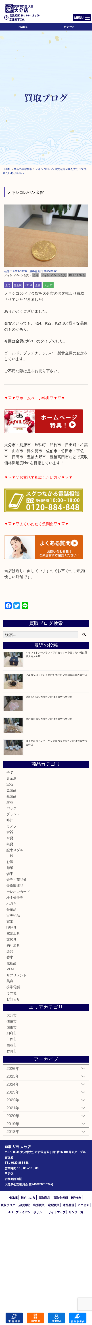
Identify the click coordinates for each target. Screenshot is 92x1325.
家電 (9, 921)
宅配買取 (54, 1205)
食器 (9, 831)
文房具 (11, 939)
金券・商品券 (16, 879)
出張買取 (39, 1205)
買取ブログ (8, 1205)
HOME (23, 27)
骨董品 (11, 909)
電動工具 (13, 933)
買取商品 (44, 1197)
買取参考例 (60, 1197)
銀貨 (9, 843)
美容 (9, 980)
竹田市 (11, 1051)
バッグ (11, 808)
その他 (11, 992)
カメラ (11, 826)
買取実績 (77, 1318)
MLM (10, 969)
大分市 (48, 285)
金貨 (37, 285)
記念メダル (14, 849)
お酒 (9, 861)
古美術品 (13, 915)
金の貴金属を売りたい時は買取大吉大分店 (49, 718)
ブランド (13, 814)
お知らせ (13, 998)
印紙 (9, 867)
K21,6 (28, 285)
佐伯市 (11, 1021)
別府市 (11, 1033)
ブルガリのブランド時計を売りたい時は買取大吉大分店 (56, 674)
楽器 (9, 951)
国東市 (11, 1027)
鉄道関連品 (14, 885)
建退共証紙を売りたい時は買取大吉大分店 (49, 696)
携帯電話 (13, 986)
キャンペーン (35, 1318)
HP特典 (76, 1197)
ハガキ (11, 903)
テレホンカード (18, 891)
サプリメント (16, 975)
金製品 (11, 790)
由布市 (11, 1045)
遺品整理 (68, 1205)
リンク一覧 (76, 1212)
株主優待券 (14, 897)
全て (7, 285)
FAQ (10, 1212)
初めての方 (28, 1197)
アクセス (69, 27)
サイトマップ (57, 1212)
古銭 (9, 855)
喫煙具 (11, 927)
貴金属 (18, 285)
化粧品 (11, 963)
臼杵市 (11, 1039)
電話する (14, 1318)
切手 (9, 873)
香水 (9, 957)
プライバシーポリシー (30, 1212)
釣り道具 (13, 945)
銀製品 (11, 796)
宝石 (9, 784)
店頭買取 (24, 1205)
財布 (9, 801)
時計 (9, 820)
